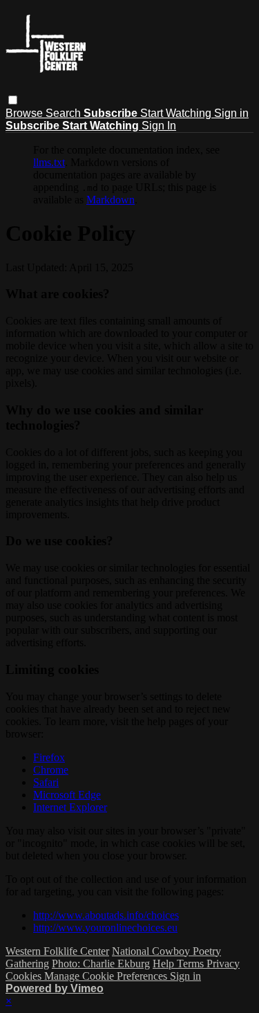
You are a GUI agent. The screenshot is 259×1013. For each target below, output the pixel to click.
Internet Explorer (70, 807)
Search (65, 113)
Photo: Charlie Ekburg (101, 963)
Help (165, 963)
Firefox (49, 757)
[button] (12, 99)
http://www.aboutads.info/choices (106, 915)
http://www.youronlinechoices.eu (105, 927)
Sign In (159, 125)
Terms (192, 963)
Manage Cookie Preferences (107, 976)
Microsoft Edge (67, 795)
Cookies (25, 976)
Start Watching (177, 113)
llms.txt (49, 162)
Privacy (223, 963)
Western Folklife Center (57, 951)
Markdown (110, 200)
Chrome (50, 770)
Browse (26, 113)
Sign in (231, 113)
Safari (46, 782)
